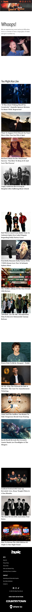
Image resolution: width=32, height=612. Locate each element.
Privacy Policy (6, 562)
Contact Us (5, 584)
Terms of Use (5, 565)
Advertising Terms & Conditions (9, 571)
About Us (5, 560)
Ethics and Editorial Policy (8, 568)
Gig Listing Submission (8, 581)
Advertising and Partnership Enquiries (11, 578)
